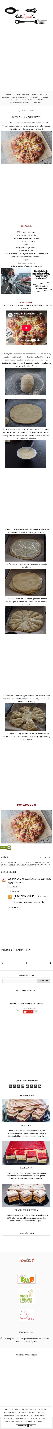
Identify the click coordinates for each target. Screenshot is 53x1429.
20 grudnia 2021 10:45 (40, 879)
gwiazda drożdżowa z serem (13, 866)
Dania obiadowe (19, 97)
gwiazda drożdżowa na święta (36, 864)
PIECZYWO (34, 97)
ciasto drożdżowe (43, 862)
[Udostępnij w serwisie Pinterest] (50, 858)
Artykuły (38, 102)
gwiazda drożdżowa (10, 864)
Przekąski (46, 97)
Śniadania (14, 99)
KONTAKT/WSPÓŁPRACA (20, 102)
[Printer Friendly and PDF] (26, 848)
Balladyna (26, 1168)
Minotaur (26, 1125)
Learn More (21, 1425)
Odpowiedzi (15, 891)
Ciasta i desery (39, 95)
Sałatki (5, 97)
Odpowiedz (13, 886)
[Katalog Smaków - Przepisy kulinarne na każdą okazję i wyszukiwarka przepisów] (26, 1341)
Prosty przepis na (24, 896)
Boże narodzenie (11, 862)
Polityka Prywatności (26, 1355)
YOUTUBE (39, 99)
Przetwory (27, 99)
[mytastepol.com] (26, 1332)
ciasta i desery (27, 862)
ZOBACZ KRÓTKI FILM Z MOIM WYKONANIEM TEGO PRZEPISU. (26, 307)
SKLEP (8, 95)
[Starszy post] (51, 963)
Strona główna (22, 95)
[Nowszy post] (2, 963)
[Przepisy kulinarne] (27, 1304)
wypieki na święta (35, 866)
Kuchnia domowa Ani (18, 879)
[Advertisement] (26, 60)
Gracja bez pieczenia (26, 1210)
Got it (32, 1425)
